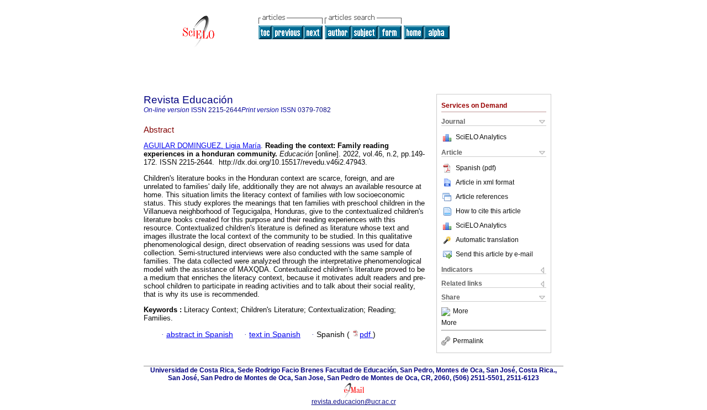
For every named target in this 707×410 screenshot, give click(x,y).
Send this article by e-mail (494, 254)
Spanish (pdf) (476, 168)
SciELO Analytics (481, 137)
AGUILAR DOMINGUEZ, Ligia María (202, 145)
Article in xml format (485, 182)
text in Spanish (274, 334)
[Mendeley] (447, 312)
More (460, 312)
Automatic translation (487, 240)
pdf (366, 334)
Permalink (468, 341)
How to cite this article (488, 211)
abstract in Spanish (199, 334)
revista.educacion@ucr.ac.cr (354, 402)
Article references (482, 197)
